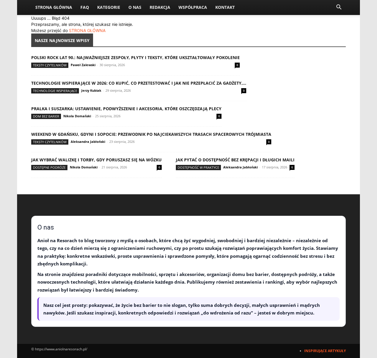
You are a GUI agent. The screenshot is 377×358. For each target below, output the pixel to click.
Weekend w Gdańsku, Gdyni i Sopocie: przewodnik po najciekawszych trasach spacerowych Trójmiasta (151, 134)
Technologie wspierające (55, 90)
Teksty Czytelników (50, 65)
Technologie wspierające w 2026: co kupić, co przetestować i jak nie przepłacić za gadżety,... (138, 83)
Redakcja (160, 7)
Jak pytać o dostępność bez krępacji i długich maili (235, 160)
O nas (134, 7)
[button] (339, 8)
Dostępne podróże (49, 167)
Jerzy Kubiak (91, 90)
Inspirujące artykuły (325, 350)
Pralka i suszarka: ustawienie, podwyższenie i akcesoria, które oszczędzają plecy (126, 108)
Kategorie (108, 7)
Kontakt (225, 7)
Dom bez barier (46, 116)
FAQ (84, 7)
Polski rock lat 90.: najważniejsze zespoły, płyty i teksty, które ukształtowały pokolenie (135, 57)
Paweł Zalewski (83, 65)
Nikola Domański (77, 116)
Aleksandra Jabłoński (88, 141)
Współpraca (192, 7)
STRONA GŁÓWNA (87, 30)
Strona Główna (53, 7)
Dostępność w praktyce (198, 167)
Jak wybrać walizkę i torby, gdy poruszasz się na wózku (96, 160)
